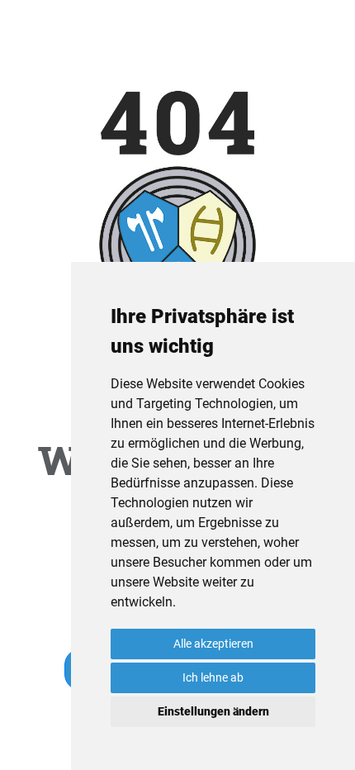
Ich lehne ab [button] (213, 677)
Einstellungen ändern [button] (213, 711)
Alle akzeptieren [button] (213, 643)
